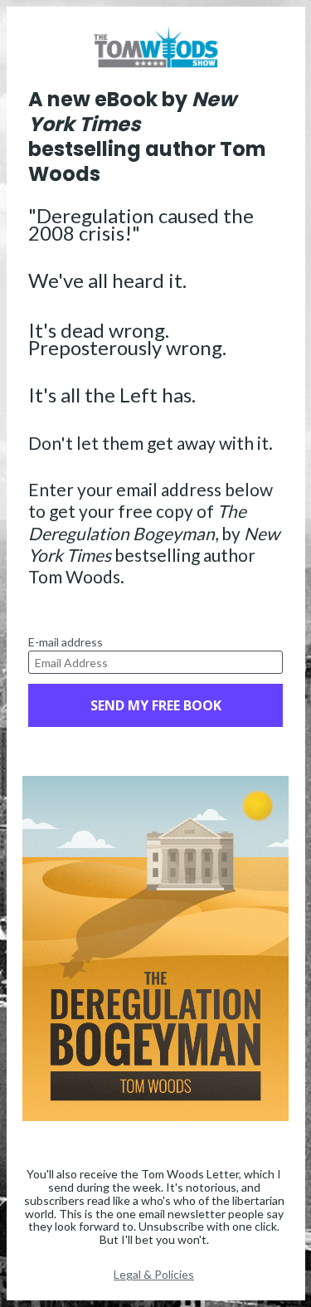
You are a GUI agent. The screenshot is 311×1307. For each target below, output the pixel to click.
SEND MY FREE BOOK (155, 705)
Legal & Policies (154, 1274)
